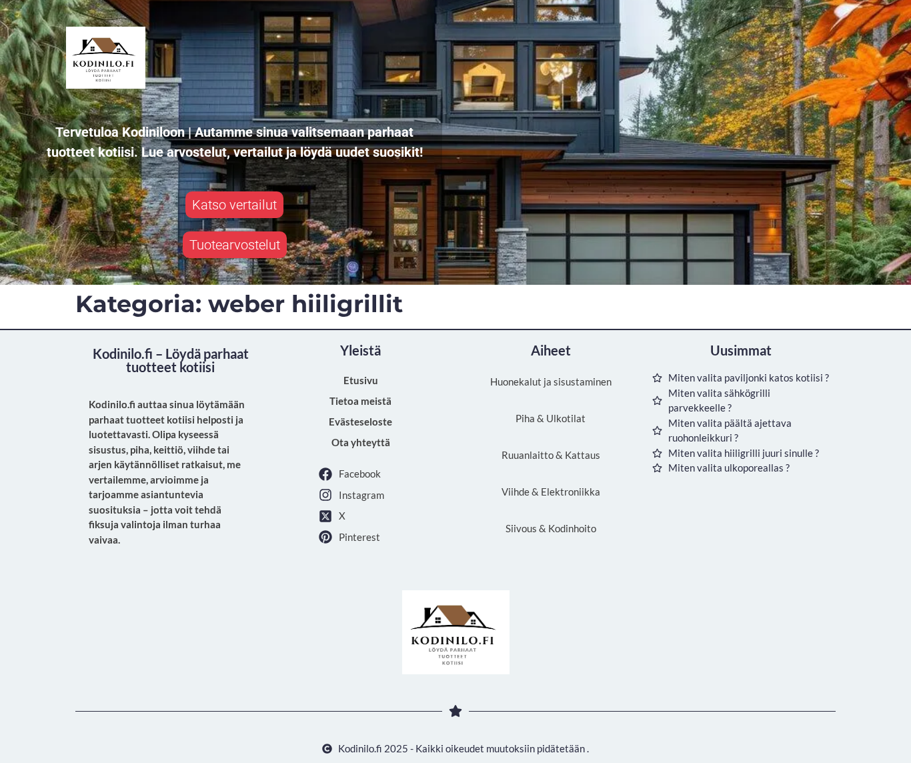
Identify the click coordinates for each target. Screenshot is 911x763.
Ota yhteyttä (360, 442)
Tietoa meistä (360, 401)
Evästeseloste (360, 422)
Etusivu (360, 380)
